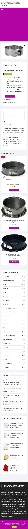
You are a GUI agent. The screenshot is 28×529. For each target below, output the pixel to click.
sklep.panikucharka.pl (7, 511)
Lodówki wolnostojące (12, 312)
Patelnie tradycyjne (11, 335)
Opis (7, 113)
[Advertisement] (14, 26)
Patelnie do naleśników (12, 331)
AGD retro (6, 276)
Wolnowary (6, 367)
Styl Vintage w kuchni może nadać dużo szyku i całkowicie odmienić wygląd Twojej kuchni (12, 389)
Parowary (5, 324)
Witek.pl (5, 130)
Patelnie (5, 328)
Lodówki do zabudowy (12, 308)
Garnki (5, 292)
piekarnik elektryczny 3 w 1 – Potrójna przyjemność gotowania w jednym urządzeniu (13, 402)
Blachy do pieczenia (8, 280)
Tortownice (12, 102)
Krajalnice (6, 300)
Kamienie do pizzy (8, 296)
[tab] (7, 113)
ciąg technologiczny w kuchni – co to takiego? (13, 396)
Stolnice (5, 347)
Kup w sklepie (10, 96)
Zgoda (14, 526)
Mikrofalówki (6, 316)
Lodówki (5, 304)
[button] (24, 45)
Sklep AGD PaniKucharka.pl (10, 2)
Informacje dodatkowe (12, 117)
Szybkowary (6, 351)
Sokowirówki (6, 343)
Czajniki (5, 284)
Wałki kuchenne (7, 363)
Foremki (5, 288)
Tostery (5, 359)
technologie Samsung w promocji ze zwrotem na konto (13, 409)
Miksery (5, 320)
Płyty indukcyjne (7, 339)
